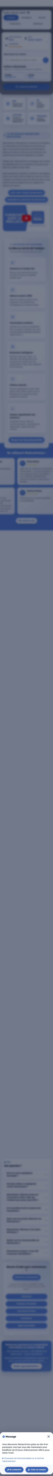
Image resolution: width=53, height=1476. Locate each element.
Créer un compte (38, 1470)
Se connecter (15, 1470)
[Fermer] (48, 1436)
